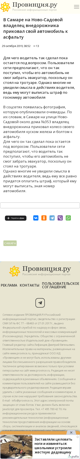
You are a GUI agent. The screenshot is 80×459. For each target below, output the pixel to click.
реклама (9, 285)
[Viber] (60, 217)
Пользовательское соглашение (60, 285)
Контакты (30, 285)
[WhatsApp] (68, 217)
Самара (10, 243)
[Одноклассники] (44, 217)
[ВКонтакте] (35, 217)
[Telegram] (52, 217)
